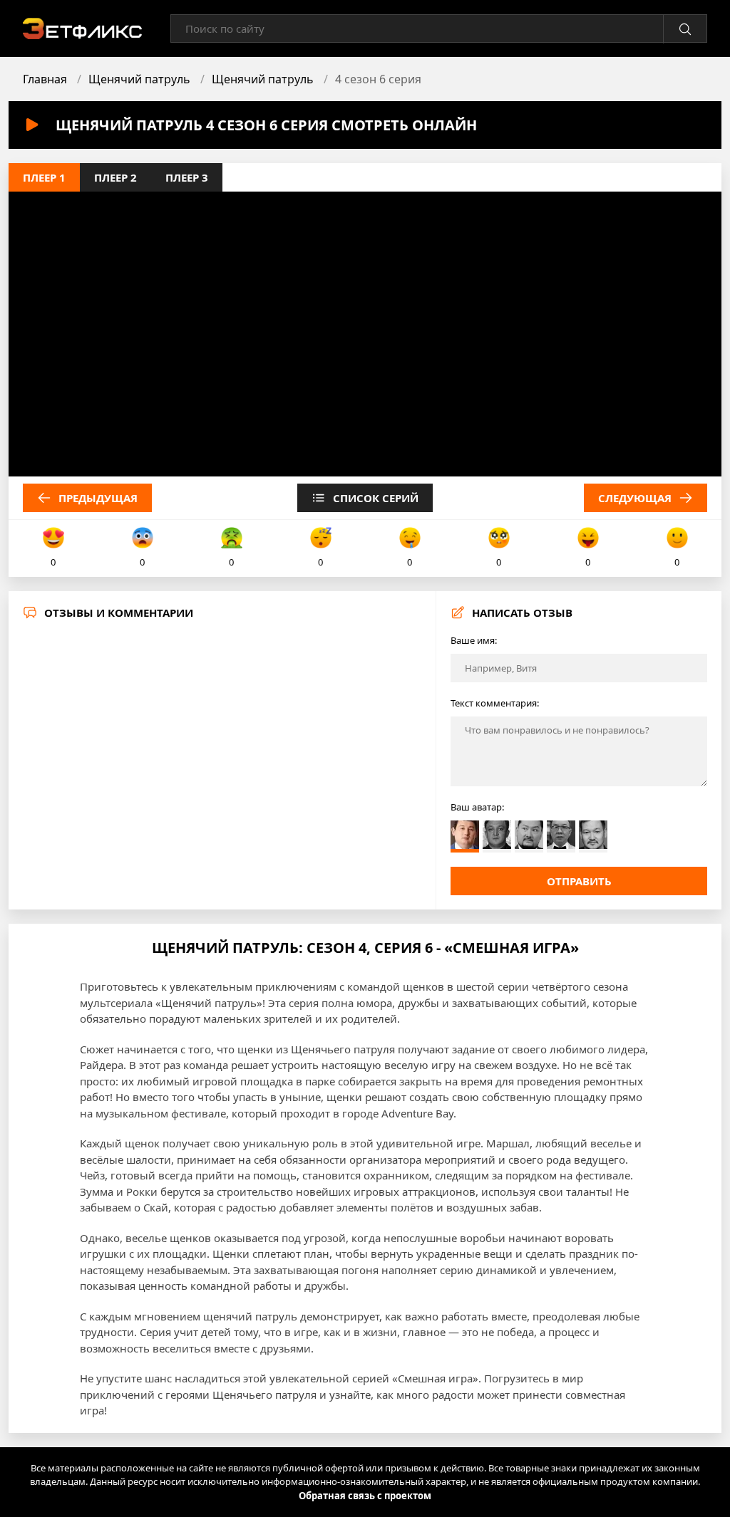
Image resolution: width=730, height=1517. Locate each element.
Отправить (579, 881)
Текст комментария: (495, 703)
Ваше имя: (474, 640)
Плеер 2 (115, 177)
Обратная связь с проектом (365, 1495)
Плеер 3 (186, 177)
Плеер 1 (44, 177)
